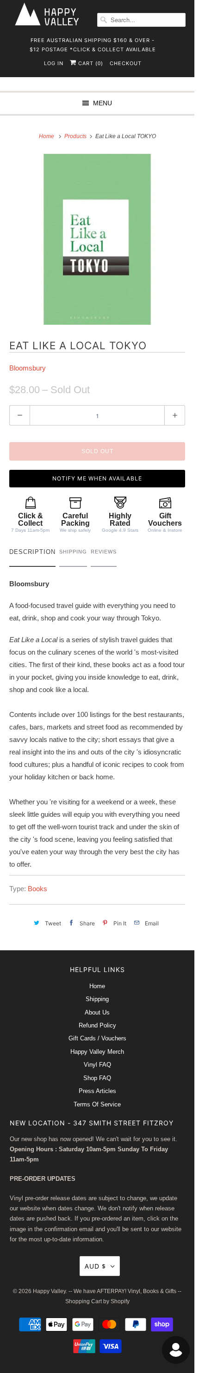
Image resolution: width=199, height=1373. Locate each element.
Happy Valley (49, 1291)
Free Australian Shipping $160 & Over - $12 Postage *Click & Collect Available (93, 43)
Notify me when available (97, 478)
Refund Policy (97, 1025)
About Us (97, 1012)
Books (37, 889)
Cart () (89, 63)
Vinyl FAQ (97, 1064)
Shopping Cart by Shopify (97, 1301)
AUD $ (95, 1266)
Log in (53, 63)
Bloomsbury (27, 368)
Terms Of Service (97, 1104)
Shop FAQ (97, 1078)
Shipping (97, 999)
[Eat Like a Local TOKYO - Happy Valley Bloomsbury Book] (97, 239)
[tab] (32, 554)
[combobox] (141, 20)
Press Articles (97, 1090)
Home (97, 986)
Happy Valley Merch (97, 1051)
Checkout (126, 63)
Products (76, 136)
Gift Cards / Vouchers (97, 1038)
